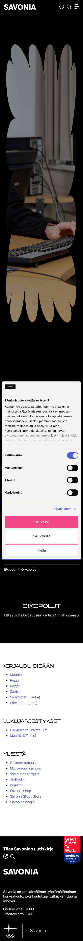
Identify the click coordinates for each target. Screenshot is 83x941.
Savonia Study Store (26, 796)
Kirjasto (16, 785)
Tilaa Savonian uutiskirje (28, 849)
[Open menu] (78, 6)
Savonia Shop (20, 790)
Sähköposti (19, 697)
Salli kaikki (41, 522)
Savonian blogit (22, 802)
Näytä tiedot (62, 509)
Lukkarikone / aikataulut (28, 730)
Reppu (15, 686)
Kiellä (41, 550)
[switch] (72, 468)
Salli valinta (41, 536)
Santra (15, 691)
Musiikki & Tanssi (23, 735)
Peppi (14, 680)
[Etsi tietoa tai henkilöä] (69, 7)
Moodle (16, 674)
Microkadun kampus (25, 768)
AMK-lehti (17, 779)
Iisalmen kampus (23, 762)
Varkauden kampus (24, 774)
